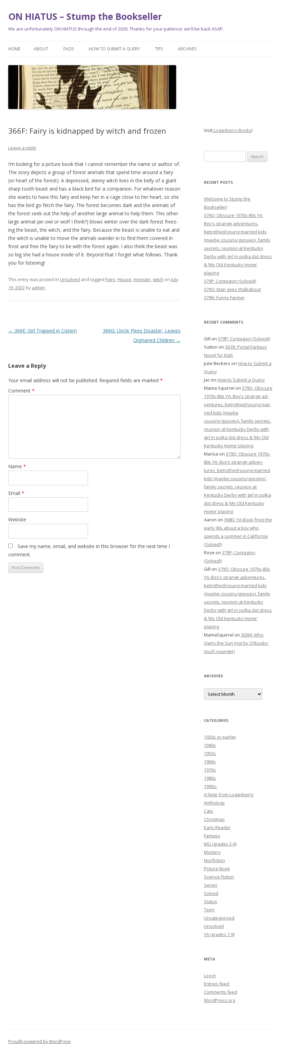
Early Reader (217, 827)
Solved (211, 893)
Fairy (110, 279)
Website (17, 519)
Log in (210, 975)
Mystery (212, 852)
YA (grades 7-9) (219, 934)
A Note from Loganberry (229, 794)
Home (14, 49)
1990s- (210, 786)
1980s (210, 778)
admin (38, 287)
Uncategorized (219, 918)
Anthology (214, 803)
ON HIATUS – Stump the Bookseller (85, 16)
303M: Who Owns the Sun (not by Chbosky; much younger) (236, 643)
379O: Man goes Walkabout (232, 289)
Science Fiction (219, 877)
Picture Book (217, 868)
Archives (187, 49)
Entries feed (216, 984)
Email (16, 493)
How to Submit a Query (114, 49)
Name (17, 466)
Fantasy (212, 836)
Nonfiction (214, 860)
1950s (210, 753)
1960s (210, 762)
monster (142, 279)
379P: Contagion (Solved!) (230, 281)
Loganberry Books (232, 130)
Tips (159, 49)
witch (158, 279)
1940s (210, 745)
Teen (209, 910)
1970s (210, 770)
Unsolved (70, 279)
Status (210, 901)
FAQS (68, 49)
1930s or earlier (220, 737)
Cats (208, 811)
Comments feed (220, 992)
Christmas (214, 819)
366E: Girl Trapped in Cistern (42, 330)
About (41, 49)
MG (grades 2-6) (220, 844)
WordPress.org (219, 1000)
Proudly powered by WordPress (39, 1041)
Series (210, 885)
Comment (21, 390)
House (124, 279)
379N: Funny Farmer (224, 297)
